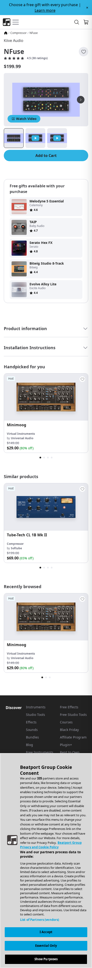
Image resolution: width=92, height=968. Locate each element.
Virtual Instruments (21, 434)
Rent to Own (69, 752)
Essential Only (46, 945)
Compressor (18, 33)
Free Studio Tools (73, 714)
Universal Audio (22, 438)
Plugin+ (66, 744)
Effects (31, 722)
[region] (46, 860)
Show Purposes (46, 959)
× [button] (87, 7)
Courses (66, 722)
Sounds (32, 729)
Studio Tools (35, 714)
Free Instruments (39, 752)
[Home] (6, 33)
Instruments (36, 707)
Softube (16, 548)
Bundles (32, 737)
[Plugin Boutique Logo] (6, 22)
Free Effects (69, 707)
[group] (46, 413)
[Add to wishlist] (83, 51)
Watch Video (26, 118)
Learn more (45, 10)
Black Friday (69, 729)
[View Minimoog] (46, 397)
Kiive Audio (13, 40)
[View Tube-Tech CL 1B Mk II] (46, 506)
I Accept (46, 932)
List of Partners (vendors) (39, 920)
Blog (29, 744)
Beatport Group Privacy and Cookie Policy (51, 845)
